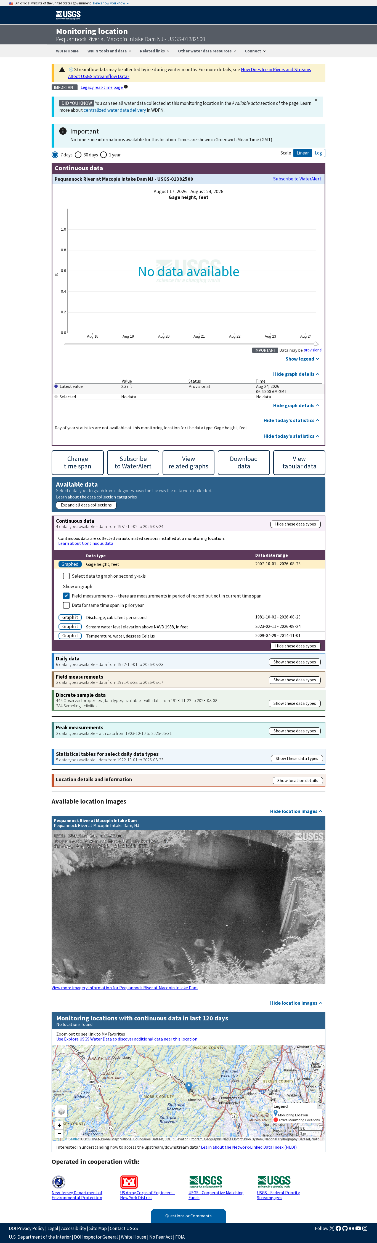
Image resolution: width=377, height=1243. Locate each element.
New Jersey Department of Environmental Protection (77, 1195)
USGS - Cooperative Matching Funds (216, 1195)
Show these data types (295, 662)
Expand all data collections (86, 505)
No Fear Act (160, 1237)
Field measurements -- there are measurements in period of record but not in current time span (166, 596)
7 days (66, 155)
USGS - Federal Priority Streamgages (278, 1195)
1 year (115, 155)
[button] (188, 1087)
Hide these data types (295, 524)
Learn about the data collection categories (96, 496)
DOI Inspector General (96, 1237)
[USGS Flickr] (351, 1230)
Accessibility (73, 1228)
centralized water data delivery (115, 110)
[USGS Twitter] (331, 1230)
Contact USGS (124, 1228)
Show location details (297, 780)
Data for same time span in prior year (108, 605)
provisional (313, 350)
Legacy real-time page (102, 87)
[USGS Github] (345, 1230)
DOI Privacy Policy (26, 1228)
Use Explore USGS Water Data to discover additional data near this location (126, 1039)
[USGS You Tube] (358, 1230)
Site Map (98, 1228)
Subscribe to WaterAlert (297, 179)
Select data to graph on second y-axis (109, 576)
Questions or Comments (188, 1215)
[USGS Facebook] (338, 1230)
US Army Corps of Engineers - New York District (147, 1195)
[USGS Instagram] (365, 1230)
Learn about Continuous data (85, 543)
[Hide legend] (319, 1106)
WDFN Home (67, 51)
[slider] (315, 343)
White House (133, 1237)
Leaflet (73, 1139)
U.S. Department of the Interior (40, 1237)
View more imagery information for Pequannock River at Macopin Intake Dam (125, 987)
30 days (91, 155)
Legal (52, 1228)
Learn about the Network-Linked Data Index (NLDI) (249, 1147)
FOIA (180, 1237)
